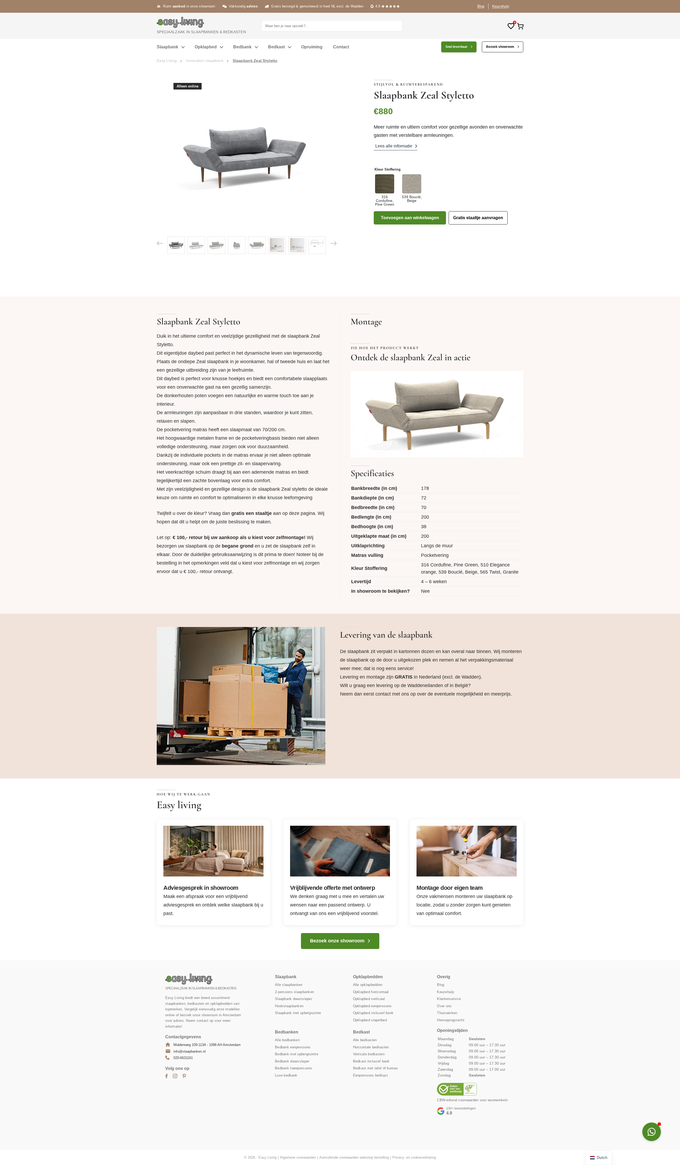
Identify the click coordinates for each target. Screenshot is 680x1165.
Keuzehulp (500, 6)
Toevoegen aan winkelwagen (410, 217)
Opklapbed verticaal (369, 999)
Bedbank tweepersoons (293, 1068)
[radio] (385, 190)
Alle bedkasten (365, 1040)
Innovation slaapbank (204, 60)
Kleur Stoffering (388, 169)
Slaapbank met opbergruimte (298, 1013)
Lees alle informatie (393, 146)
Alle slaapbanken (288, 985)
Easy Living (167, 60)
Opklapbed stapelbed (370, 1020)
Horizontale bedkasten (371, 1047)
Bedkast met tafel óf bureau (375, 1068)
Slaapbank (167, 47)
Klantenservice (449, 999)
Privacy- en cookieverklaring (414, 1157)
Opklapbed (206, 47)
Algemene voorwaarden (298, 1157)
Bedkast (276, 47)
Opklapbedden (368, 977)
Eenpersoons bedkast (370, 1075)
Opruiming (311, 47)
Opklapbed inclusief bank (373, 1013)
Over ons (444, 1006)
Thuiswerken (447, 1013)
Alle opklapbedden (367, 985)
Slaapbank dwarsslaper (293, 999)
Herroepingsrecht (450, 1020)
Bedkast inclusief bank (371, 1061)
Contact (341, 47)
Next (333, 243)
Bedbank (242, 47)
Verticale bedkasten (369, 1054)
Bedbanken (286, 1032)
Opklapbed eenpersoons (372, 1006)
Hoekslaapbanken (289, 1006)
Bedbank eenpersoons (293, 1047)
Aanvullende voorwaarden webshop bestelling (354, 1157)
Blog (480, 6)
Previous (160, 243)
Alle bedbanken (287, 1040)
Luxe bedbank (286, 1075)
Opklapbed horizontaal (371, 992)
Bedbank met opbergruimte (296, 1054)
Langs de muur (437, 545)
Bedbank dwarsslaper (292, 1061)
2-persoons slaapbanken (294, 992)
